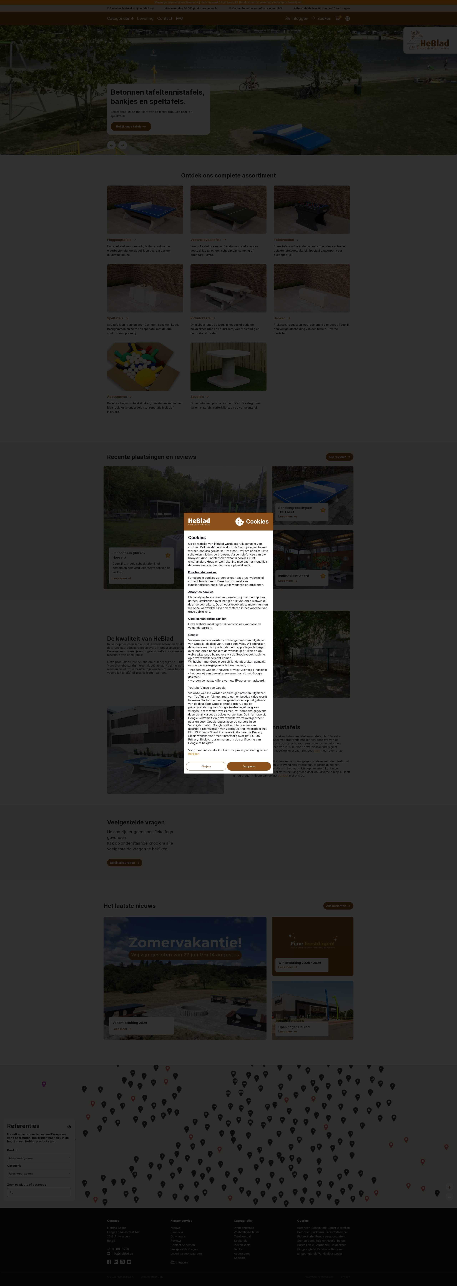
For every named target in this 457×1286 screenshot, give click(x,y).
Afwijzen (206, 766)
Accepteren (249, 766)
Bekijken (193, 753)
